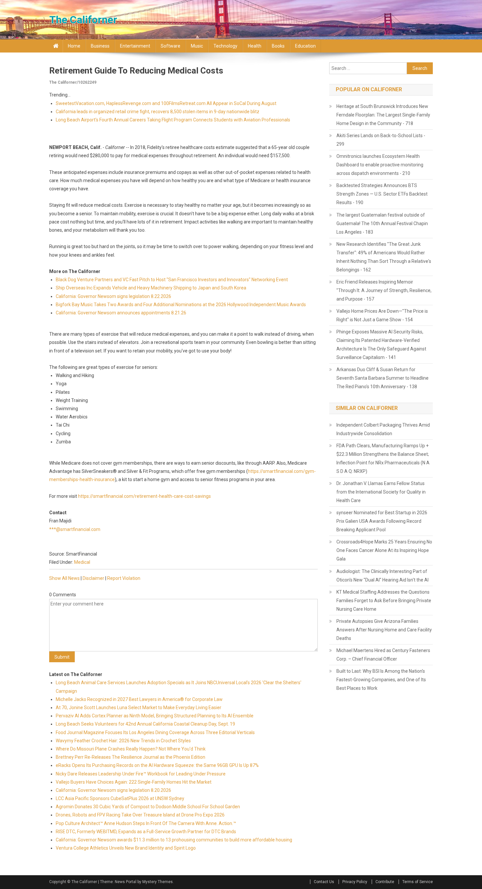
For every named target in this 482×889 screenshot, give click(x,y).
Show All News (64, 578)
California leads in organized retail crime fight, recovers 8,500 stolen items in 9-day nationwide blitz (157, 111)
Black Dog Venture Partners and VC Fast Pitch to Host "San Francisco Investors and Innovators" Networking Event (172, 279)
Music (197, 46)
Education (305, 46)
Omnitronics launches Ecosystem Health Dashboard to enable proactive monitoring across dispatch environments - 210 (379, 165)
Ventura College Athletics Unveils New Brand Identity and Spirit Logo (126, 848)
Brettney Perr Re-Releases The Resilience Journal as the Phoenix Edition (130, 757)
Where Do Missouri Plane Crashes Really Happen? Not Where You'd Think (131, 748)
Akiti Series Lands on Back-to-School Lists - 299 (380, 140)
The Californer (83, 19)
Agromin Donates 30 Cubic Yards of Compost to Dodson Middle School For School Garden (148, 806)
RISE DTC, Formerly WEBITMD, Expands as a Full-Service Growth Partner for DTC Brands (146, 831)
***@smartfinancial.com (74, 529)
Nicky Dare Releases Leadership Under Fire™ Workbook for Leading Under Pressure (141, 773)
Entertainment (135, 46)
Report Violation (123, 578)
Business (100, 46)
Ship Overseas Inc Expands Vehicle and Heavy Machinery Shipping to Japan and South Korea (151, 287)
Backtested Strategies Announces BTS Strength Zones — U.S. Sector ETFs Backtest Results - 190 (382, 194)
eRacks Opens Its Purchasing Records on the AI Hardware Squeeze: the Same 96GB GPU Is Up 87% (157, 765)
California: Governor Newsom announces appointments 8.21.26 (121, 312)
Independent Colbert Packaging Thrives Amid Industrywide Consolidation (383, 429)
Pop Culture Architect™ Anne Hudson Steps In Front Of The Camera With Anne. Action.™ (146, 823)
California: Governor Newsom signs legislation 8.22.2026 (113, 296)
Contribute (384, 881)
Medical (82, 562)
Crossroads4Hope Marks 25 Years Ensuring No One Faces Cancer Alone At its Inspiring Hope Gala (384, 550)
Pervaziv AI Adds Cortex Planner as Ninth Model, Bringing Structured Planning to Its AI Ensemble (154, 715)
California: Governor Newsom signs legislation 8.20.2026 (113, 790)
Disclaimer (93, 578)
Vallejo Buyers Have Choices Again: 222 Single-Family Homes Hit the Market (133, 782)
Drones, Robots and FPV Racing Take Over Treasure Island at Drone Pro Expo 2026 (140, 814)
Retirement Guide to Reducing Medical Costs (136, 70)
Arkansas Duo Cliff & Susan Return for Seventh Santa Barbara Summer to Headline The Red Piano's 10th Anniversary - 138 (382, 378)
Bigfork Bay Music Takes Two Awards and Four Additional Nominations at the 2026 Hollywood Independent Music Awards (181, 304)
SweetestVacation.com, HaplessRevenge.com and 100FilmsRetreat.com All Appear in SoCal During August (166, 103)
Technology (225, 46)
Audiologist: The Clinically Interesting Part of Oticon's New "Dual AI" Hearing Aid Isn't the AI (382, 575)
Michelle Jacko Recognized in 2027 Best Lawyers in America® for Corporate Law (139, 699)
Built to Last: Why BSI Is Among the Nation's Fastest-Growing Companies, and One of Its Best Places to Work (381, 679)
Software (170, 46)
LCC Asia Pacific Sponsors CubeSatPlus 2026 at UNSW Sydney (120, 798)
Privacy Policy (354, 881)
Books (278, 46)
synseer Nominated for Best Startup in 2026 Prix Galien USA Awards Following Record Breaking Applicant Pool (381, 521)
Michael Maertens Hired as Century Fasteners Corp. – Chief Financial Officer (383, 655)
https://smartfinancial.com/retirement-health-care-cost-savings (144, 496)
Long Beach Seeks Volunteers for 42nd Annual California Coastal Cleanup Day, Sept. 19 (145, 724)
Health (254, 46)
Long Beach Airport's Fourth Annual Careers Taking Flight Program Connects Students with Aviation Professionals (173, 119)
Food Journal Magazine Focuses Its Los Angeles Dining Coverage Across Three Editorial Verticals (155, 732)
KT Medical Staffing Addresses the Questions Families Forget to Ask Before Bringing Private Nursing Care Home (383, 600)
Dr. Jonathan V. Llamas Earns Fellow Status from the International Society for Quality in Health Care (381, 492)
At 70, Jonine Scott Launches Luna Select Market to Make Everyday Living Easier (138, 707)
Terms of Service (417, 881)
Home (74, 46)
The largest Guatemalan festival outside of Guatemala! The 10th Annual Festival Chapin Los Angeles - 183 (382, 223)
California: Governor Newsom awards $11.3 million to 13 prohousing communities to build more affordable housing (174, 839)
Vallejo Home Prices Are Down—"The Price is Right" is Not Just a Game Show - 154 (382, 315)
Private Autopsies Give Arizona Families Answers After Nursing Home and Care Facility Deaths (384, 630)
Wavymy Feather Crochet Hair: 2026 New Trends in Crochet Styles (123, 740)
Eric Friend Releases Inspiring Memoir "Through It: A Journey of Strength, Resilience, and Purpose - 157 (384, 290)
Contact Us (324, 881)
